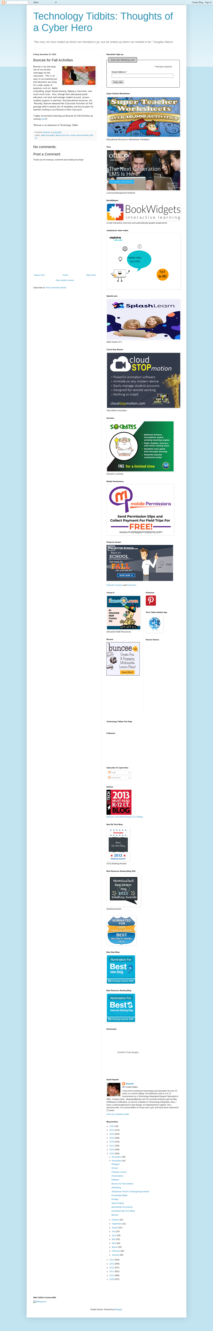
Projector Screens (114, 585)
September (117, 1224)
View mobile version (65, 280)
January (116, 1255)
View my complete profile (117, 1114)
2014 (112, 1260)
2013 (112, 1264)
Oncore (114, 1168)
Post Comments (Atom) (56, 287)
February (116, 1251)
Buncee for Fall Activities (122, 1184)
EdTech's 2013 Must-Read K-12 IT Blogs (124, 817)
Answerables (117, 1176)
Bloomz (114, 1215)
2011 (112, 1271)
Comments (115, 778)
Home (65, 275)
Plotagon (115, 1164)
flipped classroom (63, 135)
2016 (112, 1149)
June (114, 1235)
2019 (112, 1138)
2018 (112, 1142)
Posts (113, 772)
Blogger (118, 1309)
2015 (112, 1153)
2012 (112, 1267)
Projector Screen (119, 1172)
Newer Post (39, 275)
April (114, 1243)
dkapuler (130, 1084)
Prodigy (114, 1199)
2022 (112, 1126)
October (115, 1220)
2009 (112, 1279)
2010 (112, 1275)
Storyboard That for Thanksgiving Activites (130, 1191)
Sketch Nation (117, 1203)
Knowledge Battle (119, 1195)
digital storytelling (48, 135)
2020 (112, 1134)
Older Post (91, 275)
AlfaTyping (116, 1187)
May (114, 1239)
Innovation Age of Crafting (123, 1211)
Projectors (131, 585)
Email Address (119, 72)
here (43, 119)
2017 (112, 1146)
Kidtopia (115, 1180)
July (114, 1231)
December (117, 1157)
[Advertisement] (65, 253)
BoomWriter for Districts (122, 1207)
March (115, 1247)
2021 (112, 1130)
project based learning (80, 135)
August (115, 1227)
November (117, 1161)
